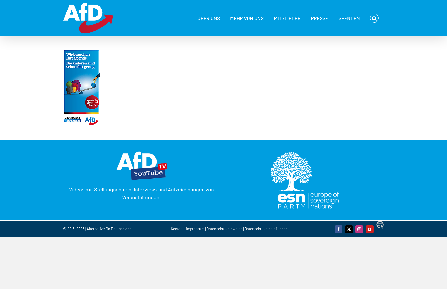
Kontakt (178, 228)
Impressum (195, 228)
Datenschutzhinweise (224, 228)
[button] (374, 18)
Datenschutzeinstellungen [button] (266, 228)
